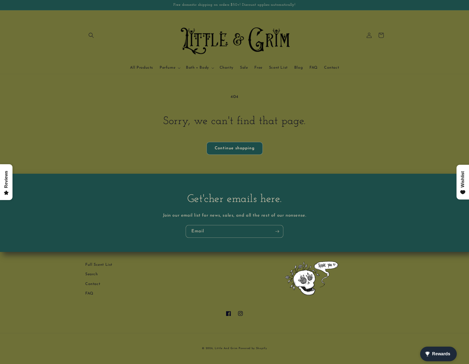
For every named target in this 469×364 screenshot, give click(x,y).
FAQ (89, 294)
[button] (91, 35)
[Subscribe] (277, 231)
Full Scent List (98, 265)
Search (91, 274)
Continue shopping (235, 148)
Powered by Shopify (253, 348)
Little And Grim (226, 348)
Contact (92, 284)
